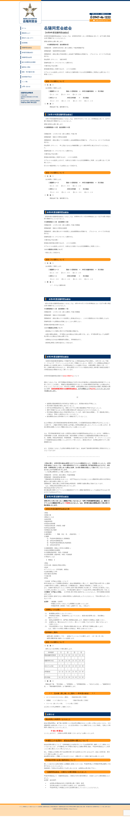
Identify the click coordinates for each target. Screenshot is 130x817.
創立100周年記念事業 (28, 62)
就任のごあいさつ (27, 38)
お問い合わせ (26, 86)
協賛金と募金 (26, 67)
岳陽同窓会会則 (27, 57)
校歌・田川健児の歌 (28, 72)
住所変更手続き (27, 77)
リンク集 (25, 81)
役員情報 (25, 43)
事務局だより (26, 33)
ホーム (24, 28)
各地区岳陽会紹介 (27, 52)
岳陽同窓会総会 (27, 47)
